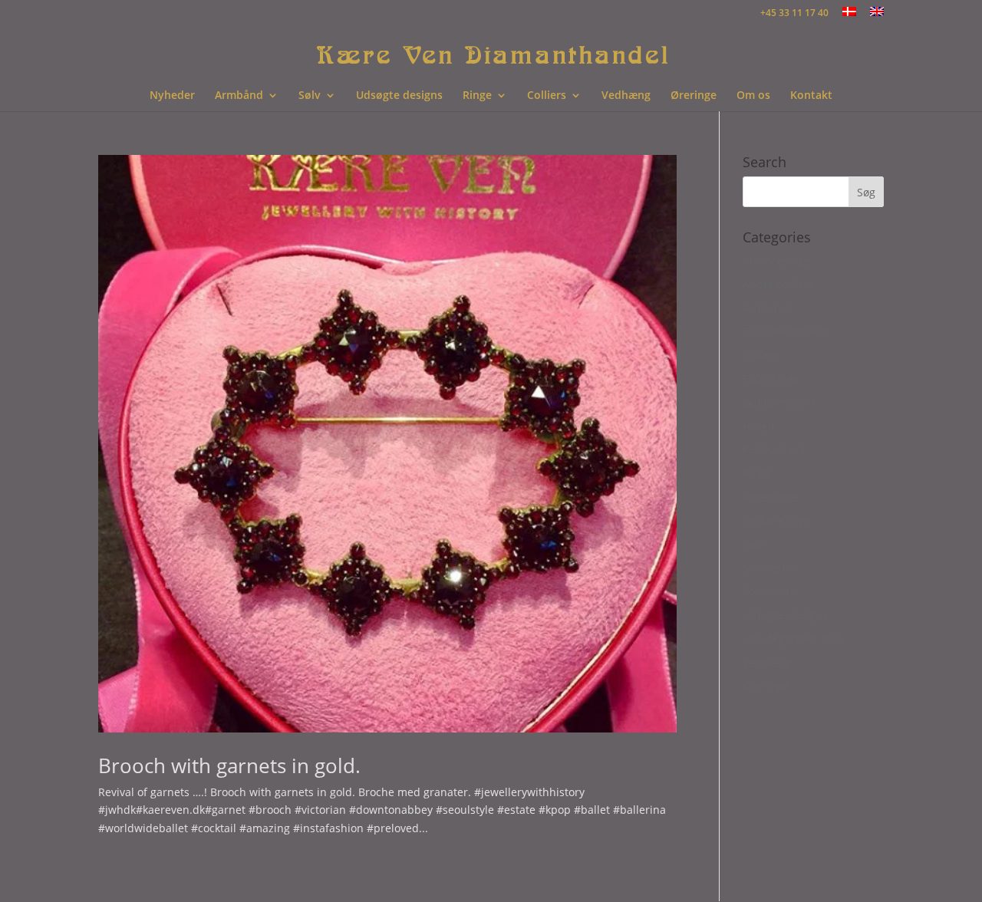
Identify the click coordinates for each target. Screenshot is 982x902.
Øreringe (694, 96)
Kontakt (811, 96)
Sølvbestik (768, 567)
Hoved (759, 426)
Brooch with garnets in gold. (229, 765)
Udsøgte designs (399, 96)
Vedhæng (626, 96)
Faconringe (771, 378)
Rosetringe (770, 496)
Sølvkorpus (771, 591)
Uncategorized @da (793, 638)
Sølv (309, 96)
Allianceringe (776, 260)
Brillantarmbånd (785, 331)
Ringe (477, 96)
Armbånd (239, 96)
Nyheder (172, 96)
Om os (753, 96)
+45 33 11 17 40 (794, 13)
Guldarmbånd (779, 402)
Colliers (546, 96)
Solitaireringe (777, 520)
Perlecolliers (774, 449)
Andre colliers (778, 284)
